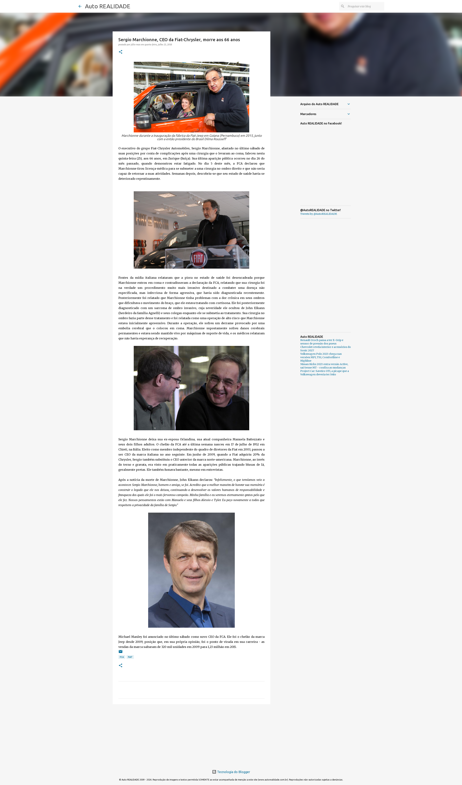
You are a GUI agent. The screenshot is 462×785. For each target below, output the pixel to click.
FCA (122, 657)
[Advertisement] (191, 735)
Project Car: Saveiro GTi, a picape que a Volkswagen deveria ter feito (324, 372)
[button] (120, 52)
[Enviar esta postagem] (120, 653)
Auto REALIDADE (107, 6)
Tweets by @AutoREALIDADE (318, 213)
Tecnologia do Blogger (233, 772)
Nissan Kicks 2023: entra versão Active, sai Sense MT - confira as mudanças (324, 366)
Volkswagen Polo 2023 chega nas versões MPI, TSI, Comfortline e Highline (321, 357)
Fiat (130, 657)
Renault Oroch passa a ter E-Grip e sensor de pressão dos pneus (321, 341)
